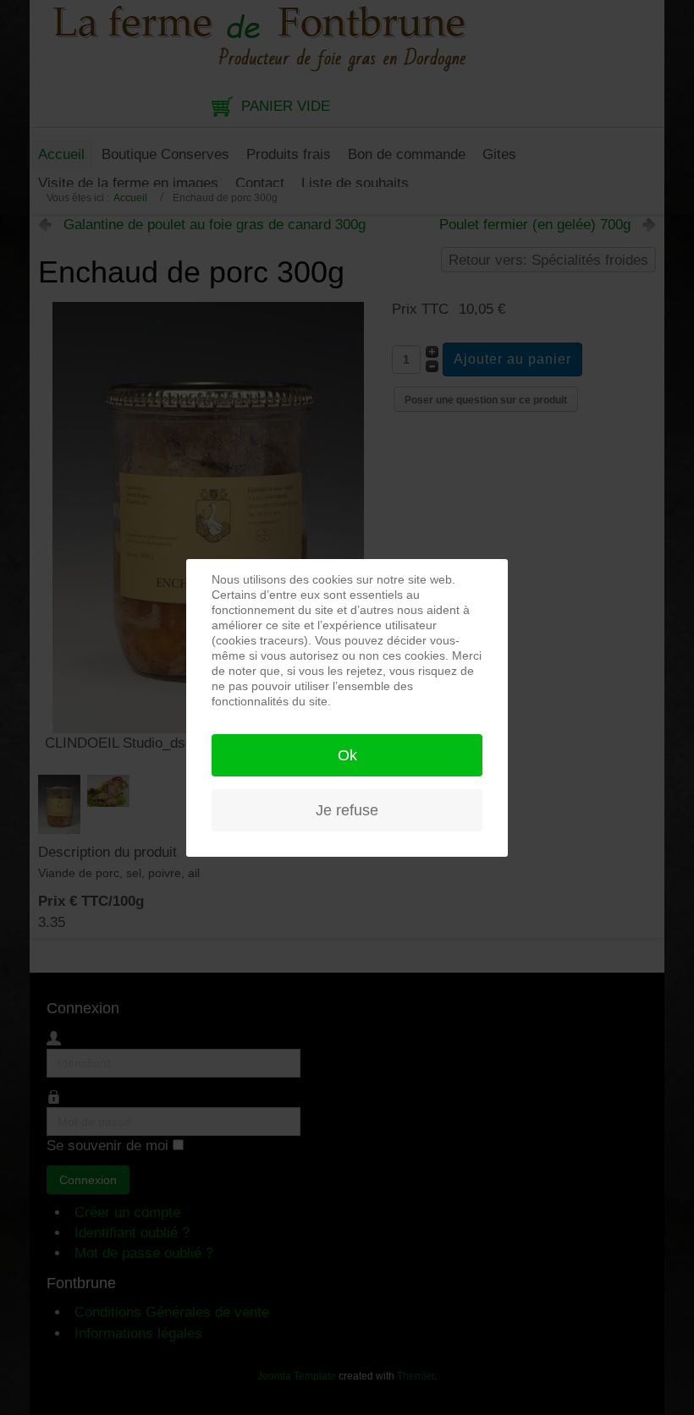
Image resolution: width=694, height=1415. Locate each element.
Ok (347, 755)
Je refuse (347, 810)
